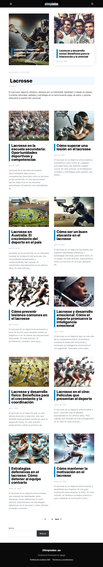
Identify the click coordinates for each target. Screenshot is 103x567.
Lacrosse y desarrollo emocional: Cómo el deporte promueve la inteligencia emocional (75, 318)
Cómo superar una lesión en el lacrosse (74, 147)
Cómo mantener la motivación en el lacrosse (72, 472)
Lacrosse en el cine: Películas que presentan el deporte (74, 395)
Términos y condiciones (62, 560)
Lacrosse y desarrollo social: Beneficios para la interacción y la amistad (74, 53)
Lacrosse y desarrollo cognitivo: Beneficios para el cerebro (30, 52)
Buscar (11, 528)
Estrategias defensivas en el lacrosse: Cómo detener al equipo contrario (26, 475)
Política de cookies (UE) (40, 560)
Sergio (62, 555)
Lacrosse (16, 115)
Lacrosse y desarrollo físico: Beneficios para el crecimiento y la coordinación (30, 397)
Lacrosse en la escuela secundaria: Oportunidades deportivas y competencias (28, 152)
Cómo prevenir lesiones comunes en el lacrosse (29, 315)
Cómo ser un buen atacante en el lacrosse (72, 235)
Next (57, 519)
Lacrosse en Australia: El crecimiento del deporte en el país (26, 237)
